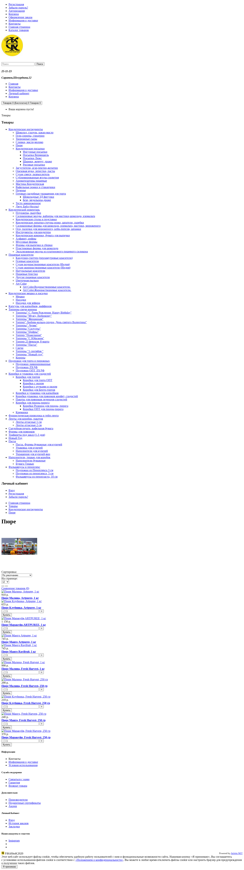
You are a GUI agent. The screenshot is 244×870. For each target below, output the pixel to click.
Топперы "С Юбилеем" (30, 338)
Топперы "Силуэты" (28, 328)
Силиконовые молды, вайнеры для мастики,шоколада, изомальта (55, 216)
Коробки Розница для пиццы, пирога (45, 405)
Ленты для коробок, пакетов (26, 418)
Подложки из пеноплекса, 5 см (34, 473)
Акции (13, 806)
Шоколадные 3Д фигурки (38, 196)
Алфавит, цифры (26, 238)
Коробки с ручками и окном (40, 386)
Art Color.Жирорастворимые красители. (47, 290)
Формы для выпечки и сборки (34, 245)
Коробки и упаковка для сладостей (30, 373)
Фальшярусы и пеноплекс (24, 467)
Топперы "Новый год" (29, 354)
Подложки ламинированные (33, 364)
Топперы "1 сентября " (29, 351)
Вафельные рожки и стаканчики (35, 187)
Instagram (14, 840)
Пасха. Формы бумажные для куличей (39, 444)
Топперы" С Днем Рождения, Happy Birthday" (44, 312)
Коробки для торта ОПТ (37, 380)
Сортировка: (9, 571)
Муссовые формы (26, 241)
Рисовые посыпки (34, 164)
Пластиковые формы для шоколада (37, 248)
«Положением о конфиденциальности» (99, 859)
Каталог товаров (19, 30)
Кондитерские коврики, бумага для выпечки (43, 235)
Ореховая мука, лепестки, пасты (35, 171)
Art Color (21, 283)
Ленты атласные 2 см (29, 425)
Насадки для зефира (28, 302)
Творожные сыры (26, 138)
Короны (20, 357)
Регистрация (16, 4)
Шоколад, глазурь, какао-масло (34, 132)
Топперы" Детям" (26, 325)
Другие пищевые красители (33, 277)
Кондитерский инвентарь (24, 209)
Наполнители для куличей (32, 450)
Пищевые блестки (27, 274)
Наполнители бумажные (31, 460)
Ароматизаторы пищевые (31, 180)
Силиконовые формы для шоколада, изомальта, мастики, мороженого (58, 225)
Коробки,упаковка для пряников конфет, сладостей (47, 396)
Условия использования (23, 765)
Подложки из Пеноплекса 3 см (34, 470)
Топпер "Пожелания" (29, 335)
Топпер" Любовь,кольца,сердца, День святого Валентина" (51, 322)
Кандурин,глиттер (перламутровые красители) (44, 257)
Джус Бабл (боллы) (27, 206)
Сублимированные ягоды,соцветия (37, 177)
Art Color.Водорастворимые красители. (47, 286)
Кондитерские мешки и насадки (28, 293)
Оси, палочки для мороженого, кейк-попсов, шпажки (48, 228)
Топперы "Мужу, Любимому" (34, 315)
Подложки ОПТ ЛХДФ (30, 370)
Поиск (40, 64)
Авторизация (17, 10)
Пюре (19, 145)
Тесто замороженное (28, 203)
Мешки (20, 296)
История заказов (19, 823)
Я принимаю (9, 866)
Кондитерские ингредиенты (26, 129)
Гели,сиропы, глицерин (30, 135)
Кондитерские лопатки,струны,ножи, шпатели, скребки (50, 222)
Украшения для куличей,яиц (33, 454)
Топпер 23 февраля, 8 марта (32, 341)
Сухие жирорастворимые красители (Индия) (43, 267)
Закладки (14, 826)
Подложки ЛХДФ (27, 367)
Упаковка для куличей (29, 447)
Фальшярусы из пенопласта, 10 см (37, 476)
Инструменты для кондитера (33, 232)
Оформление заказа (20, 17)
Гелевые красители (27, 261)
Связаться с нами (19, 779)
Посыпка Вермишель (36, 155)
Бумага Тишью (25, 463)
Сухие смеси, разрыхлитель (32, 174)
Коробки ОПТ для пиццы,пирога (43, 409)
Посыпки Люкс (32, 158)
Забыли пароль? (18, 7)
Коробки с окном (33, 383)
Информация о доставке (23, 20)
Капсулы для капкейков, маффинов (30, 306)
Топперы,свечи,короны (23, 309)
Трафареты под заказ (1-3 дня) (27, 434)
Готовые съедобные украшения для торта (41, 193)
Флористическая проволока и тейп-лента (34, 415)
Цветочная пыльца (27, 280)
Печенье (21, 190)
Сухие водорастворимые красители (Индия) (43, 264)
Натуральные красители (30, 270)
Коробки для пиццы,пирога (32, 402)
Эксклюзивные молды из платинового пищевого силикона (52, 251)
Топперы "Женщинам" (29, 319)
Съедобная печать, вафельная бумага (31, 428)
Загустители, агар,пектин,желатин (37, 167)
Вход (12, 490)
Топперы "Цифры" (27, 331)
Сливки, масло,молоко (29, 142)
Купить (6, 615)
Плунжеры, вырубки (28, 212)
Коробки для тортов (28, 376)
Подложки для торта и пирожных (29, 360)
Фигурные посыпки (35, 151)
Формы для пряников (22, 431)
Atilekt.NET (237, 853)
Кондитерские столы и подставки (36, 219)
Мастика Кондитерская (30, 183)
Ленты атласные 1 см (29, 421)
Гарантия (14, 782)
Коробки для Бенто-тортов (39, 389)
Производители (18, 799)
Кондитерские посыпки (30, 148)
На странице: (9, 578)
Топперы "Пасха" (26, 344)
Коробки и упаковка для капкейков (37, 393)
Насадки (21, 299)
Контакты (15, 23)
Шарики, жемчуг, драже (37, 161)
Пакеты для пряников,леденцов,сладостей (41, 399)
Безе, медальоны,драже (37, 200)
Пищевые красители (21, 254)
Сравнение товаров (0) (15, 588)
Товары (13, 506)
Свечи (19, 348)
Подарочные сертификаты (25, 802)
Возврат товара (18, 785)
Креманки (22, 412)
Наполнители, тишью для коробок (29, 457)
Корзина (14, 14)
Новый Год (15, 438)
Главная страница (19, 26)
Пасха (12, 441)
